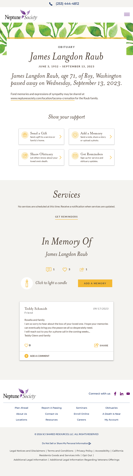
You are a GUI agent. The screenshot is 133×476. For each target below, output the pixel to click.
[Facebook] (115, 393)
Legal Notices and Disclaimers (27, 450)
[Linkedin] (121, 393)
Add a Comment (39, 355)
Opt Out (87, 455)
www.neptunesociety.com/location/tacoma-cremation (43, 98)
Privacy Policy (85, 450)
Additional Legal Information (30, 459)
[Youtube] (128, 393)
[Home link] (21, 14)
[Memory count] (48, 269)
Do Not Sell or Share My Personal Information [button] (65, 443)
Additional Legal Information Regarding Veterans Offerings (84, 459)
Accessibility (102, 450)
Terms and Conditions (60, 450)
